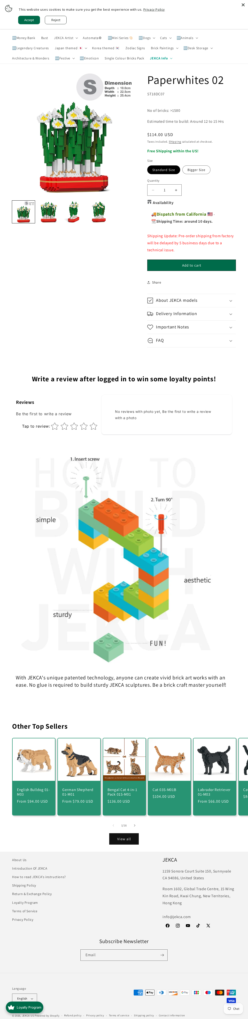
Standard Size (163, 170)
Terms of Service (25, 911)
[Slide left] (113, 825)
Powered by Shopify (47, 1015)
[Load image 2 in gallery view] (48, 212)
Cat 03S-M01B (164, 789)
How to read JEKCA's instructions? (39, 877)
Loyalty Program (25, 902)
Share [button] (156, 282)
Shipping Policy (24, 885)
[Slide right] (134, 825)
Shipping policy (144, 1015)
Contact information (172, 1015)
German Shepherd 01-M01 (77, 792)
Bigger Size (196, 170)
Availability (163, 202)
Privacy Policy (22, 919)
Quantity (153, 181)
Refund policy (72, 1015)
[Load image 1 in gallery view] (23, 212)
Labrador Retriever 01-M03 (214, 792)
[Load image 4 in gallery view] (98, 212)
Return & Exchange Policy (32, 894)
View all (124, 839)
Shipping (175, 141)
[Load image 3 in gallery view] (73, 212)
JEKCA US (28, 1015)
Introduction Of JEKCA (29, 868)
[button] (65, 38)
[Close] (243, 4)
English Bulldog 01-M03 (33, 792)
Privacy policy (95, 1015)
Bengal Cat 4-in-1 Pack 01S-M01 (122, 792)
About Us (19, 860)
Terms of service (119, 1015)
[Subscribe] (162, 955)
